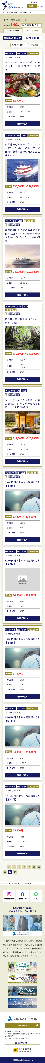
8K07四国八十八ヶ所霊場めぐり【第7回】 (22, 562)
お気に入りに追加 (14, 57)
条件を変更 (31, 37)
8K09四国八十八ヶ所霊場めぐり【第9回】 (22, 719)
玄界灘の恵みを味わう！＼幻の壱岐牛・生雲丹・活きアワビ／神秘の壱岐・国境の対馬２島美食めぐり (22, 150)
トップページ (4, 12)
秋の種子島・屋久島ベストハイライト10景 (22, 320)
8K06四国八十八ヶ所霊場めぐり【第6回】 (22, 483)
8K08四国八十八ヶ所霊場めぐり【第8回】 (22, 640)
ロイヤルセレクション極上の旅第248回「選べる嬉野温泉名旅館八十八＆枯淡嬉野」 (22, 403)
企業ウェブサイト (24, 1042)
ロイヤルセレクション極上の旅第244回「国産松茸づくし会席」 (22, 66)
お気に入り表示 (11, 37)
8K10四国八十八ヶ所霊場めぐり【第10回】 (22, 797)
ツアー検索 (14, 12)
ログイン (34, 2)
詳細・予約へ (22, 123)
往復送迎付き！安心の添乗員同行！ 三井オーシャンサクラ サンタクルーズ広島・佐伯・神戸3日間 (22, 235)
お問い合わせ (22, 1025)
